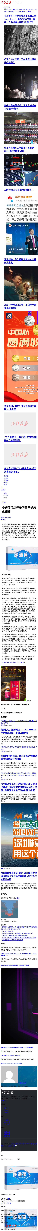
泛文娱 (6, 480)
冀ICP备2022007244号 (25, 1144)
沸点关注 (7, 1131)
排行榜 (6, 1108)
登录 (3, 489)
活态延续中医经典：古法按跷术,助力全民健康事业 (17, 933)
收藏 (13, 662)
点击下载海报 (6, 1203)
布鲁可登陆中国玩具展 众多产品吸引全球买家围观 (11, 1063)
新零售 (6, 482)
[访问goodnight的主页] (9, 917)
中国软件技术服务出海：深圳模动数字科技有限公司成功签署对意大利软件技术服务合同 (19, 876)
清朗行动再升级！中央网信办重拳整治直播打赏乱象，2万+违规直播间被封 (17, 1047)
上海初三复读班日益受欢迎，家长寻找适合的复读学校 (19, 938)
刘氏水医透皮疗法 (7, 931)
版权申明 (7, 1122)
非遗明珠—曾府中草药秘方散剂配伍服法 (14, 935)
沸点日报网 (14, 1144)
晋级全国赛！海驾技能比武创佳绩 (12, 940)
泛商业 (6, 495)
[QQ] (3, 1100)
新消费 (6, 476)
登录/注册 (22, 1082)
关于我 (6, 1120)
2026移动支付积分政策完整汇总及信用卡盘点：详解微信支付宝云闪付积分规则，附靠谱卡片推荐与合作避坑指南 (19, 787)
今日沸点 (7, 7)
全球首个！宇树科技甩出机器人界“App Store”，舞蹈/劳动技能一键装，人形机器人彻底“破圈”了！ (20, 19)
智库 (5, 484)
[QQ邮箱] (5, 1100)
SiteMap (6, 1124)
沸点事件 (7, 1134)
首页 (5, 493)
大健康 (6, 478)
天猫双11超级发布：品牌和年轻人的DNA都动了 (11, 1055)
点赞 (19, 662)
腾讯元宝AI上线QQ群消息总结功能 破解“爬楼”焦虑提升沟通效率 (15, 965)
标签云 (6, 1110)
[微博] (1, 1100)
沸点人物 (7, 1136)
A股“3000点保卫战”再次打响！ (18, 190)
